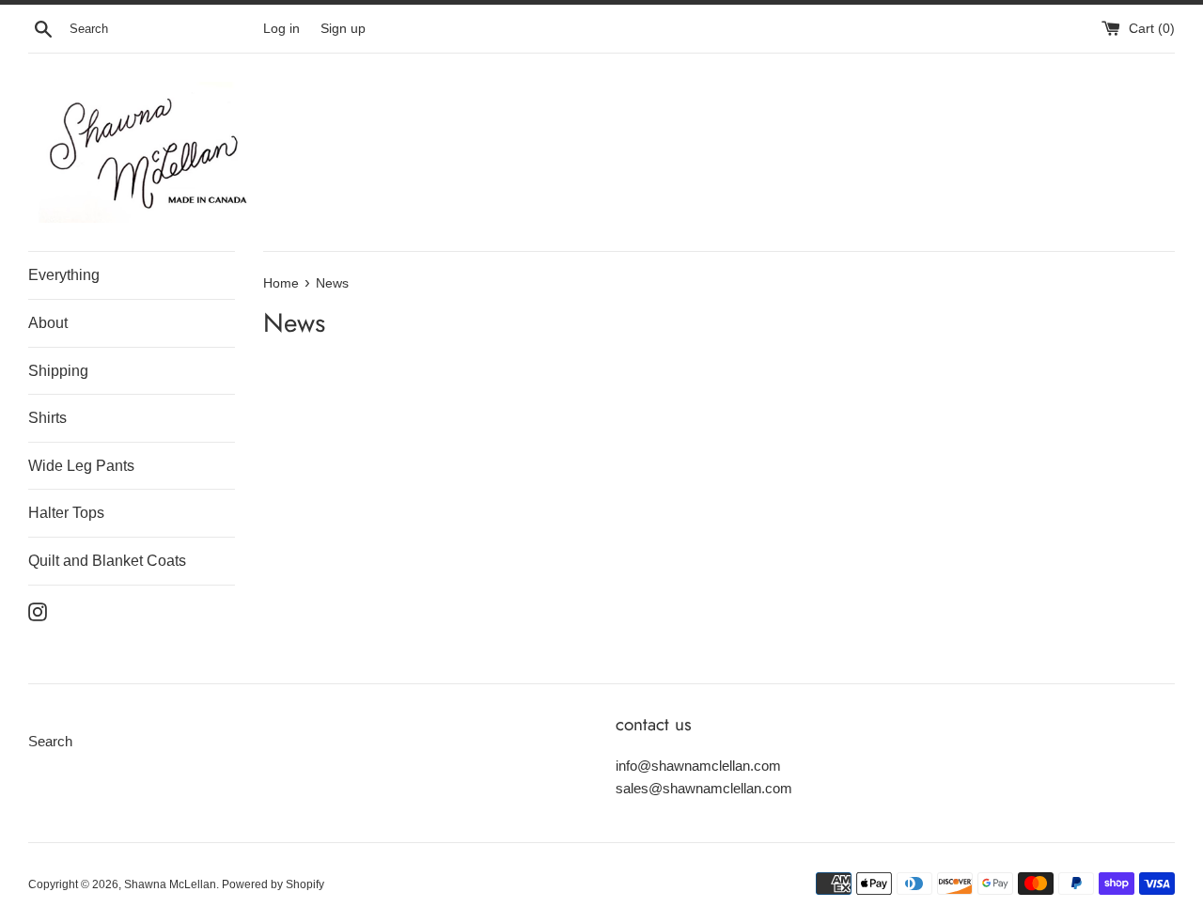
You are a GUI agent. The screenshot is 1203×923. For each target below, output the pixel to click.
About (48, 323)
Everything (64, 275)
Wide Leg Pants (81, 466)
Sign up (343, 29)
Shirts (47, 418)
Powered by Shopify (273, 884)
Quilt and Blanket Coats (107, 561)
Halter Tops (66, 513)
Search (50, 741)
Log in (281, 29)
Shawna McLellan (170, 884)
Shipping (58, 371)
